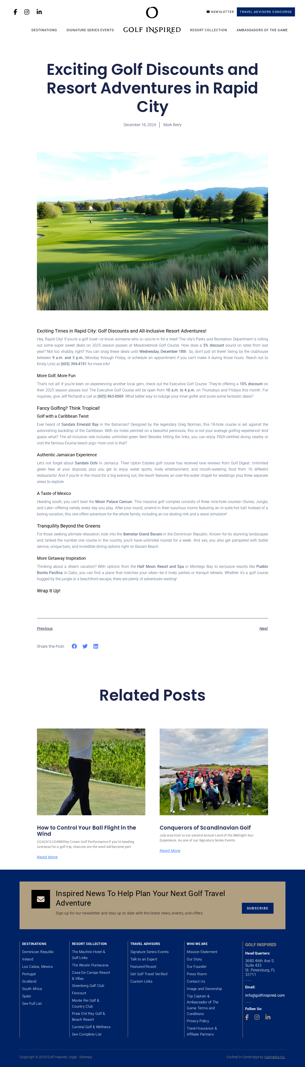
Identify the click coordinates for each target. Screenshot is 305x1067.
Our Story (194, 959)
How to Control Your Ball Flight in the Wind (86, 831)
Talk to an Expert (143, 959)
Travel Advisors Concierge (266, 12)
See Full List (32, 1003)
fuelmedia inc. (275, 1057)
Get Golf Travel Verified (148, 974)
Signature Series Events (90, 30)
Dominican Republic (38, 952)
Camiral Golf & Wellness (91, 1027)
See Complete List (87, 1034)
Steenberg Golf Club (88, 986)
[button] (74, 646)
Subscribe (258, 908)
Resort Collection (208, 30)
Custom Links (141, 981)
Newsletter (222, 12)
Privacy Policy (198, 1021)
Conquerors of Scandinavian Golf (205, 827)
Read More (47, 857)
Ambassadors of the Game (262, 30)
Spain (26, 996)
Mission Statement (202, 952)
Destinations (44, 30)
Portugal (29, 974)
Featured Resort (143, 966)
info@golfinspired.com (265, 995)
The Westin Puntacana (90, 965)
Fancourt (79, 993)
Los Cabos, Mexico (37, 966)
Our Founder (197, 966)
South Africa (32, 989)
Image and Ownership (204, 989)
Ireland (27, 959)
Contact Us (196, 981)
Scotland (29, 981)
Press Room (197, 974)
